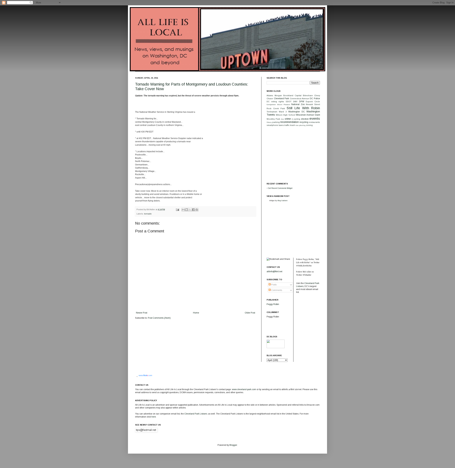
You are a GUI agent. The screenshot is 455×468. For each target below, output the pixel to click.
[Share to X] (190, 209)
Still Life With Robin (303, 108)
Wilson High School (285, 115)
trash (292, 125)
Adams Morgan (274, 95)
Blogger (233, 445)
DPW (301, 101)
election (305, 119)
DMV (295, 101)
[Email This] (183, 209)
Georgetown (271, 104)
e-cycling (296, 119)
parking (276, 122)
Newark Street (313, 104)
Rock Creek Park (276, 108)
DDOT (288, 101)
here (153, 417)
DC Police (315, 98)
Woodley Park (273, 119)
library (269, 122)
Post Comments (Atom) (159, 318)
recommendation (289, 122)
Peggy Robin (273, 304)
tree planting (301, 125)
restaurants (314, 122)
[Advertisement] (293, 154)
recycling (303, 122)
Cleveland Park (281, 98)
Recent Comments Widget (281, 188)
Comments (276, 290)
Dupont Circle (313, 101)
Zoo (282, 119)
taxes (281, 125)
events (314, 118)
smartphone (272, 125)
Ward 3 (283, 112)
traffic (287, 125)
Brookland (288, 95)
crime (288, 118)
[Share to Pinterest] (197, 209)
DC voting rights (275, 101)
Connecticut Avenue (299, 98)
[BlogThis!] (186, 209)
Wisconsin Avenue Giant (308, 115)
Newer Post (141, 313)
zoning (309, 125)
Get (269, 188)
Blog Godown (282, 200)
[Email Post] (177, 209)
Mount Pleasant (283, 104)
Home (196, 313)
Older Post (250, 313)
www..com (145, 375)
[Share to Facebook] (193, 209)
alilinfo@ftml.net (274, 271)
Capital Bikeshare (304, 95)
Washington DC (296, 111)
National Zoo (298, 104)
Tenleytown (272, 112)
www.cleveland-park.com (244, 389)
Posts (274, 284)
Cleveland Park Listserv (195, 414)
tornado (148, 214)
